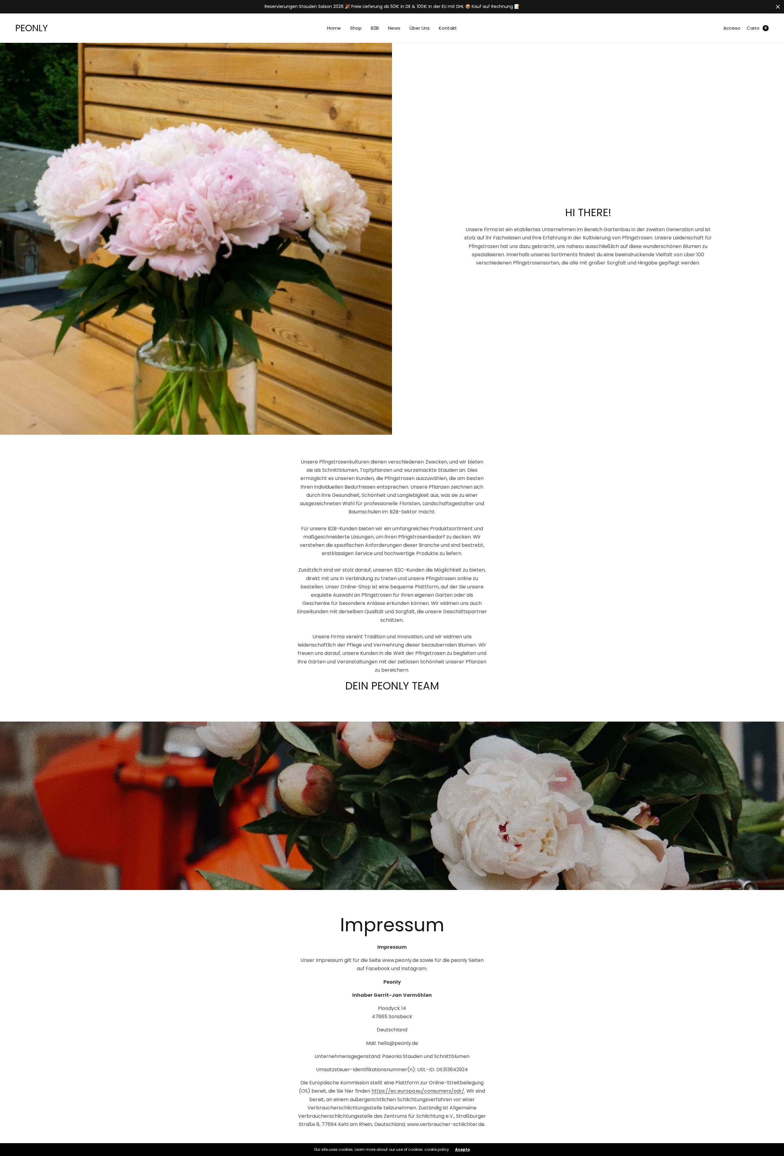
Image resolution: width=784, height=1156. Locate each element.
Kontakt (448, 28)
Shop (356, 28)
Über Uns (419, 28)
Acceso (732, 28)
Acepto (462, 1149)
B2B (375, 28)
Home (334, 28)
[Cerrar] (778, 7)
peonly (31, 28)
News (394, 28)
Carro (753, 28)
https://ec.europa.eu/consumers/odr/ (417, 1090)
